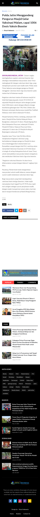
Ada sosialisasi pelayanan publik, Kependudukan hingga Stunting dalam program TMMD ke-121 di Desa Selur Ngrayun (24, 467)
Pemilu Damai (15, 390)
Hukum (11, 374)
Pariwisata (14, 380)
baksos (5, 387)
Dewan (28, 377)
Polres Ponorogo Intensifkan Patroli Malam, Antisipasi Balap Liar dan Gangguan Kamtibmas (24, 332)
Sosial (4, 377)
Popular (8, 282)
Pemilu (18, 387)
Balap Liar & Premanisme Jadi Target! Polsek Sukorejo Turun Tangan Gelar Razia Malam (24, 355)
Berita (10, 11)
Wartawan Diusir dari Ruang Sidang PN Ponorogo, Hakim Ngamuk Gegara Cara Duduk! (25, 290)
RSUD (23, 390)
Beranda (4, 11)
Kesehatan (6, 380)
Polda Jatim (25, 387)
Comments (32, 282)
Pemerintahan (25, 374)
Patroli (21, 383)
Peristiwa (11, 377)
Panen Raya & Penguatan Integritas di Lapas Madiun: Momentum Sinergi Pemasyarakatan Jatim (24, 419)
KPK (4, 383)
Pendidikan (20, 377)
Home (12, 514)
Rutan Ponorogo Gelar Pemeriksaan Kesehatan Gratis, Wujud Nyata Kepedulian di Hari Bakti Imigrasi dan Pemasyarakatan (24, 407)
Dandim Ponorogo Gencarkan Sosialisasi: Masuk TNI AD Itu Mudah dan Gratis (24, 455)
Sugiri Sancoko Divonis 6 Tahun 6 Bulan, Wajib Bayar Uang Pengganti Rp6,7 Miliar (24, 300)
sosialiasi (5, 393)
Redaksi (18, 514)
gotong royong (12, 383)
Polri (17, 374)
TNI (33, 374)
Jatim (34, 383)
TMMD (22, 380)
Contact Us (26, 514)
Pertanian (28, 383)
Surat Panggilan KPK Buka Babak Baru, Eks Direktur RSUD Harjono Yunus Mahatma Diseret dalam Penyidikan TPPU (23, 312)
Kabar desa (30, 380)
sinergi (11, 387)
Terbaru (20, 282)
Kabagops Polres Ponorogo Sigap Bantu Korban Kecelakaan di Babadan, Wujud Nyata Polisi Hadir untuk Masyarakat (25, 343)
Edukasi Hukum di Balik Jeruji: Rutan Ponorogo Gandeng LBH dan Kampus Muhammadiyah (24, 445)
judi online (31, 390)
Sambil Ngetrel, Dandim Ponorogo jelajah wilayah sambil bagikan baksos (24, 429)
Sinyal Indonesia (24, 509)
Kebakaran (6, 390)
